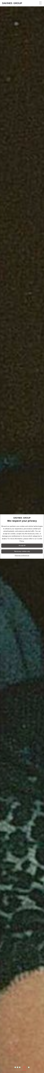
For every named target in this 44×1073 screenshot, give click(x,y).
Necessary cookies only (22, 551)
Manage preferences (22, 556)
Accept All (22, 545)
